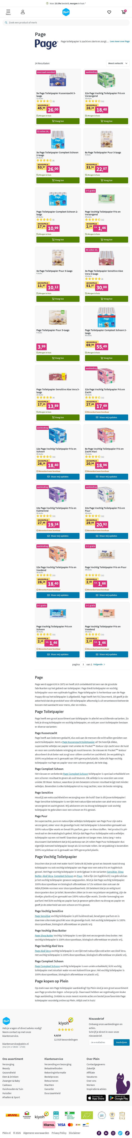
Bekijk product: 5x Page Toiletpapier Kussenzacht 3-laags (58, 97)
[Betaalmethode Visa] (61, 1124)
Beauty (6, 1068)
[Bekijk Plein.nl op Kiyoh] (41, 1115)
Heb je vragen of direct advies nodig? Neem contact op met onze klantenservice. (22, 1031)
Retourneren (51, 1080)
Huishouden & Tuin (12, 1089)
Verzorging (8, 1064)
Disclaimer (74, 1132)
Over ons (91, 1080)
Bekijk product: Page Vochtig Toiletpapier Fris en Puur (106, 571)
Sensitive (112, 871)
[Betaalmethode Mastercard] (70, 1124)
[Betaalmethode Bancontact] (85, 1124)
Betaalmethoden (53, 1068)
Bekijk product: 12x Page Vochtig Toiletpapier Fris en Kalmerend (58, 512)
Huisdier (7, 1093)
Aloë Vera (48, 876)
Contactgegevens (96, 1064)
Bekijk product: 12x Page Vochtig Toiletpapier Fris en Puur (106, 512)
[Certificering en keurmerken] (87, 1115)
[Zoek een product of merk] (5, 22)
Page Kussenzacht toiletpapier (78, 742)
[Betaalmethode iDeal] (77, 1124)
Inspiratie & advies (96, 1089)
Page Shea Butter (44, 935)
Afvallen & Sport (11, 1097)
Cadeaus (7, 1085)
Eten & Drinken (10, 1076)
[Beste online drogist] (112, 1115)
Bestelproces (51, 1076)
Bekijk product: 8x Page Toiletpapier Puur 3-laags (106, 156)
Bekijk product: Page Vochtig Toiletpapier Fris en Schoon (58, 630)
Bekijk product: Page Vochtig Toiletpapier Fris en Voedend (106, 630)
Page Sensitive (42, 916)
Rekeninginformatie (55, 1072)
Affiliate (91, 1072)
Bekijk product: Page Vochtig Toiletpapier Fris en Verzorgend (106, 216)
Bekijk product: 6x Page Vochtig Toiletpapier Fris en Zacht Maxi (106, 453)
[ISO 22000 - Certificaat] (101, 1115)
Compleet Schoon (63, 876)
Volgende (98, 664)
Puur (79, 876)
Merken (91, 1085)
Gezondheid (9, 1072)
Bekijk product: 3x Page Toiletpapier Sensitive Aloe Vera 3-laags (106, 275)
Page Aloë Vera (43, 950)
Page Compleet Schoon (75, 773)
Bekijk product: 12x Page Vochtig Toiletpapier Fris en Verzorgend (106, 97)
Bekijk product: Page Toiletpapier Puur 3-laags (58, 334)
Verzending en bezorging (57, 1064)
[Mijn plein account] (23, 12)
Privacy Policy (59, 1132)
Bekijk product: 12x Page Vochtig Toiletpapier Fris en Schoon (58, 453)
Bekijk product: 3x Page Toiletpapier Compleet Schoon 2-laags (58, 156)
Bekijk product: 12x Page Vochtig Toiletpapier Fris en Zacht (106, 393)
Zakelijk (91, 1068)
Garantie (49, 1089)
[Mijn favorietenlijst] (109, 12)
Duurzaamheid (52, 1093)
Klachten (49, 1085)
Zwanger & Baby (11, 1080)
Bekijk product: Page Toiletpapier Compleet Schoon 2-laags (58, 216)
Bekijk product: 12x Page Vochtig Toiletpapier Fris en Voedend (58, 571)
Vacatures (92, 1076)
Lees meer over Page (120, 41)
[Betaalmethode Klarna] (49, 1124)
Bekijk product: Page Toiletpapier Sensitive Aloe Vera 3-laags (58, 393)
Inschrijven (121, 1042)
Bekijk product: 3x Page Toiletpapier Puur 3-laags (58, 275)
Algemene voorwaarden (36, 1132)
